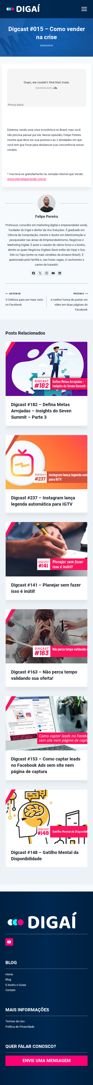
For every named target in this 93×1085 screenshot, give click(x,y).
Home (9, 974)
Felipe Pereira (46, 217)
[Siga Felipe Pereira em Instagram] (46, 273)
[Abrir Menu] (83, 8)
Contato (10, 990)
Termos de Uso (15, 1021)
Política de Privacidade (19, 1026)
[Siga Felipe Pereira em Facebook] (33, 273)
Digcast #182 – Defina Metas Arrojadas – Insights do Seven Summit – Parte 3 (41, 411)
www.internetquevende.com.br (26, 179)
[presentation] (46, 369)
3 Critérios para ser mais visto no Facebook (24, 299)
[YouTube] (9, 942)
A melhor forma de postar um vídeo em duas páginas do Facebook (69, 301)
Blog (8, 979)
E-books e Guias (15, 985)
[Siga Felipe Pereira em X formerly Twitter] (40, 273)
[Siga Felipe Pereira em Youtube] (53, 273)
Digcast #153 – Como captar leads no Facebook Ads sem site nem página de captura (45, 765)
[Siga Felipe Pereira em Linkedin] (60, 273)
